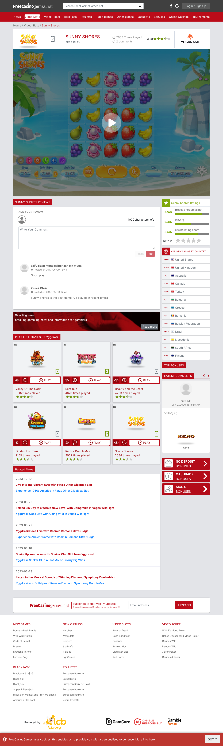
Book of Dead (120, 630)
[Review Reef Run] (87, 359)
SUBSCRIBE (184, 605)
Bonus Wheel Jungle (24, 630)
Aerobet (67, 630)
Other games (125, 16)
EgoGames (69, 657)
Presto (17, 646)
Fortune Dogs (20, 657)
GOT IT (212, 739)
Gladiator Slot (120, 651)
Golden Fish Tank (27, 451)
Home (17, 25)
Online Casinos (179, 16)
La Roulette (69, 678)
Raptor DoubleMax (77, 451)
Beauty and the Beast (129, 389)
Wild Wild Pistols (22, 635)
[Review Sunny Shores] (136, 421)
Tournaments (201, 16)
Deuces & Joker (171, 657)
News (17, 16)
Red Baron (118, 657)
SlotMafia (68, 646)
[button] (203, 375)
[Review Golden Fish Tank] (37, 421)
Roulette (86, 16)
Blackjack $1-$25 (23, 673)
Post (150, 253)
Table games (104, 16)
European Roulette (73, 673)
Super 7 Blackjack (23, 689)
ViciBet (67, 651)
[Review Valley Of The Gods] (37, 359)
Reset (140, 253)
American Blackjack (24, 700)
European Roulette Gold (76, 683)
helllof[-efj (170, 413)
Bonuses (159, 16)
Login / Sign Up (196, 6)
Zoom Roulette (71, 700)
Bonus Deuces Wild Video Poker (180, 635)
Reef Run (71, 389)
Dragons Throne (22, 651)
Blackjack (70, 16)
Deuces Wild (169, 641)
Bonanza (117, 641)
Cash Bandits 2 (121, 635)
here (152, 739)
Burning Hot (119, 646)
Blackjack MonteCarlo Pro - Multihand (34, 694)
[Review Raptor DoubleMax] (87, 421)
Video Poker (52, 16)
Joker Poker (169, 651)
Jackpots (144, 16)
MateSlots (68, 635)
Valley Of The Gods (28, 389)
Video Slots (32, 16)
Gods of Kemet (21, 641)
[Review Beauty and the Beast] (136, 359)
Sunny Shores (124, 451)
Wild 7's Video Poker (173, 630)
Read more (150, 326)
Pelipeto (67, 641)
